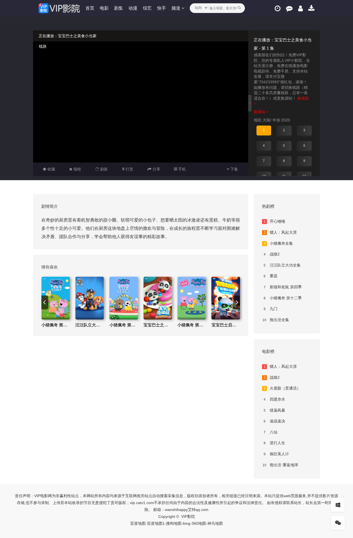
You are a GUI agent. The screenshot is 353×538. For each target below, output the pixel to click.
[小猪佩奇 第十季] (123, 298)
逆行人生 (274, 443)
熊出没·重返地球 (280, 465)
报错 (76, 169)
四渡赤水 (274, 399)
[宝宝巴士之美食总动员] (157, 298)
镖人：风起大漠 (280, 232)
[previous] (44, 302)
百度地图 (138, 523)
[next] (236, 302)
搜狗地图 (173, 523)
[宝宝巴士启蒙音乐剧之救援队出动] (226, 298)
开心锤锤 (274, 221)
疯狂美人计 (276, 454)
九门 (271, 309)
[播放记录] (277, 8)
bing (186, 523)
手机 (181, 169)
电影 (104, 8)
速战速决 (274, 421)
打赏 (128, 169)
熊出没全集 (276, 320)
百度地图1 (156, 523)
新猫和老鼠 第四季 (283, 287)
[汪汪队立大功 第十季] (89, 298)
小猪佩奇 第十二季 (58, 325)
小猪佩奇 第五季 (192, 325)
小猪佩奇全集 (278, 243)
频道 (176, 8)
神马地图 (215, 523)
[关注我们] (338, 523)
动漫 (133, 8)
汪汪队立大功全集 (282, 265)
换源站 (260, 112)
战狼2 (272, 254)
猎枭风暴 (274, 410)
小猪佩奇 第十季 (124, 325)
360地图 (199, 523)
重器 (271, 276)
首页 (89, 8)
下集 (233, 169)
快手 (161, 8)
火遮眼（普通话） (282, 388)
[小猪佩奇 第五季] (191, 298)
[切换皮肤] (338, 505)
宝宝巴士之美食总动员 (164, 325)
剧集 (118, 8)
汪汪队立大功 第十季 (94, 325)
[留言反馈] (289, 8)
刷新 (103, 169)
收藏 (50, 169)
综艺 (147, 8)
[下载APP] (311, 8)
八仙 (271, 432)
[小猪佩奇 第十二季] (55, 298)
